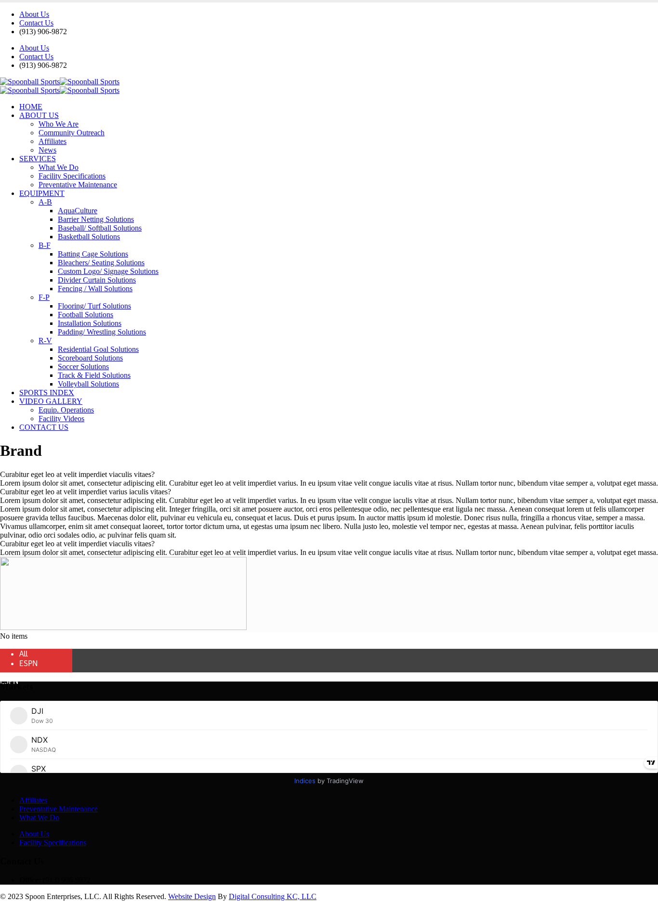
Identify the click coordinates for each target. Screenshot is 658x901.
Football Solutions (85, 314)
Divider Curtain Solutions (97, 280)
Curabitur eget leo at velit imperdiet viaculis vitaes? (77, 474)
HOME (30, 107)
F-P (44, 297)
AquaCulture (77, 210)
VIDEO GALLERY (50, 401)
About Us (34, 14)
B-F (45, 245)
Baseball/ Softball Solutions (100, 228)
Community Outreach (72, 133)
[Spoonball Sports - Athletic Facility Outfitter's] (59, 81)
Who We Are (59, 124)
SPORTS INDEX (46, 392)
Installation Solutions (89, 323)
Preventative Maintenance (78, 184)
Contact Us (36, 23)
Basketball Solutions (89, 236)
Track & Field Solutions (94, 375)
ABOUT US (39, 115)
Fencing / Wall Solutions (95, 288)
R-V (45, 340)
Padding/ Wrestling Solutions (102, 332)
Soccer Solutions (83, 366)
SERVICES (37, 158)
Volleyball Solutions (88, 384)
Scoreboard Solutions (90, 358)
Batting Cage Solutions (93, 254)
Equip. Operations (66, 410)
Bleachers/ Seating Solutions (101, 262)
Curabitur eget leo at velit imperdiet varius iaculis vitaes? (85, 492)
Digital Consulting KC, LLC (272, 896)
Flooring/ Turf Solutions (94, 306)
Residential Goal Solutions (98, 349)
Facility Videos (61, 418)
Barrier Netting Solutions (96, 219)
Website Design (192, 896)
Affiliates (52, 141)
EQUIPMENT (42, 193)
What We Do (59, 167)
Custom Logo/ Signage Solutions (108, 271)
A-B (45, 202)
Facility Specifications (72, 176)
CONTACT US (43, 427)
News (47, 150)
